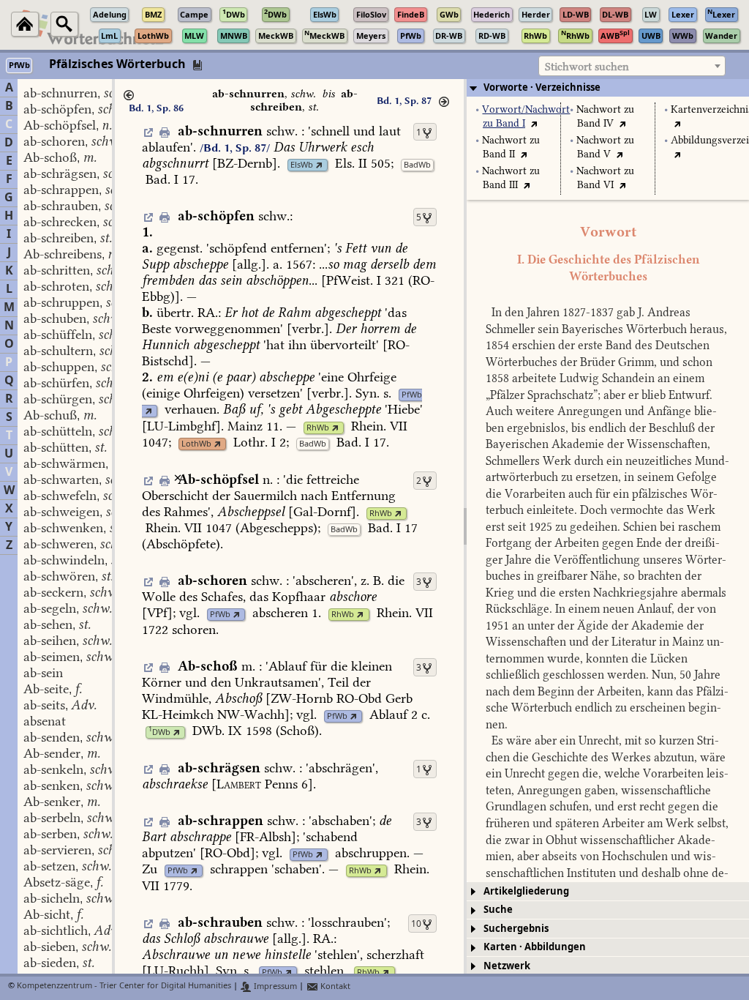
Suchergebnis (516, 929)
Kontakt (334, 986)
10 (416, 923)
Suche (498, 910)
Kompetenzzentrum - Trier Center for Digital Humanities (124, 986)
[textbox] (632, 66)
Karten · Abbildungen (534, 947)
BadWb (417, 165)
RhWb (317, 427)
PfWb (412, 394)
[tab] (608, 88)
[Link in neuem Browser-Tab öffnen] (319, 165)
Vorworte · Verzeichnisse (542, 87)
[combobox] (632, 66)
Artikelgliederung (526, 891)
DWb (159, 732)
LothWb (196, 444)
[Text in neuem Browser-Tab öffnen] (534, 123)
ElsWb (301, 165)
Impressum (274, 986)
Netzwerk (506, 966)
